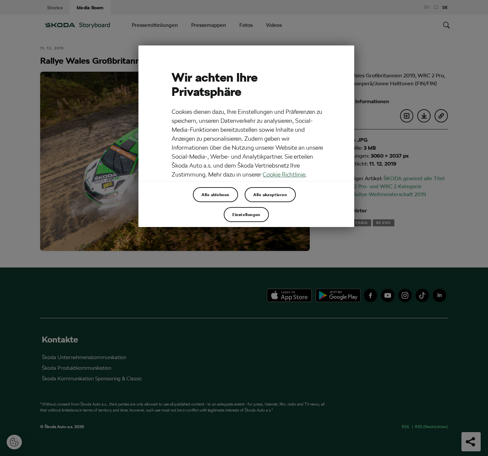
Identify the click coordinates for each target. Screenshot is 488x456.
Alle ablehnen (215, 194)
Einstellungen (246, 214)
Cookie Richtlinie (284, 174)
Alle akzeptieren (270, 194)
